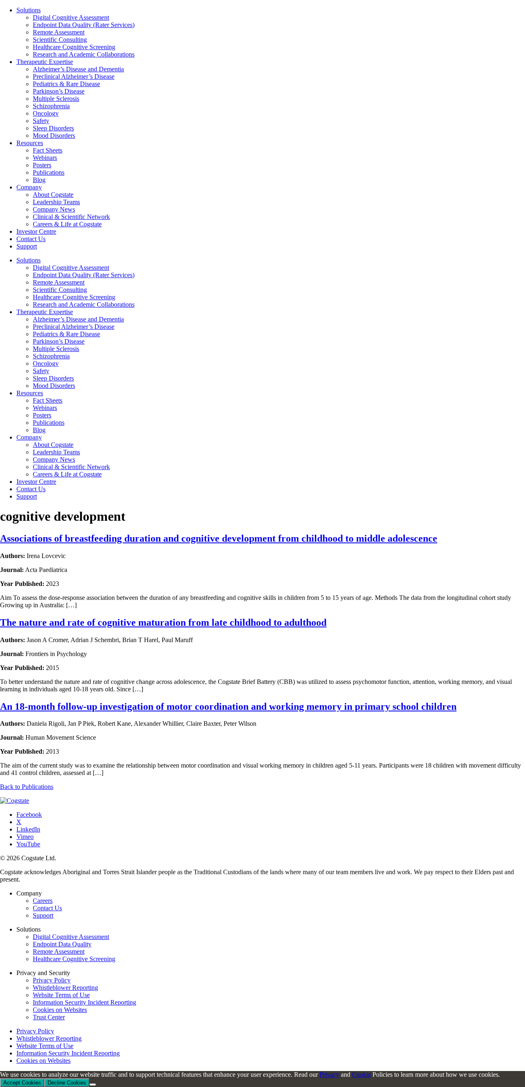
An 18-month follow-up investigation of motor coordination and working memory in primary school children (228, 706)
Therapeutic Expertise (44, 311)
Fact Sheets (47, 400)
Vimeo (25, 836)
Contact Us (31, 488)
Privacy (329, 1074)
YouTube (28, 844)
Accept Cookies (22, 1083)
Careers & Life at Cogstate (67, 474)
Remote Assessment (58, 282)
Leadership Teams (56, 452)
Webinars (45, 407)
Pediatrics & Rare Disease (66, 333)
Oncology (46, 363)
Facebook (29, 814)
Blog (39, 429)
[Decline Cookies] (92, 1084)
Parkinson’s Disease (58, 341)
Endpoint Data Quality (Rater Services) (84, 274)
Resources (29, 393)
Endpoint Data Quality (62, 944)
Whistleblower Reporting (65, 987)
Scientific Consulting (60, 289)
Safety (41, 370)
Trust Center (49, 1017)
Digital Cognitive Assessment (71, 267)
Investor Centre (36, 481)
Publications (48, 422)
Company (29, 437)
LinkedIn (28, 829)
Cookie (361, 1074)
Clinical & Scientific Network (71, 466)
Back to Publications (26, 786)
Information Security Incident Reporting (84, 1002)
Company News (54, 459)
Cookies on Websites (60, 1009)
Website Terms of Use (61, 994)
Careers (42, 900)
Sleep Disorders (53, 378)
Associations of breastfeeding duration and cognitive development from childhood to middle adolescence (218, 538)
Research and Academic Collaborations (84, 304)
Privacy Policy (52, 980)
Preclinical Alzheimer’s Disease (73, 326)
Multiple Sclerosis (56, 348)
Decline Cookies (67, 1083)
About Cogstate (53, 444)
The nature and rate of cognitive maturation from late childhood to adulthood (163, 622)
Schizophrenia (51, 356)
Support (26, 496)
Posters (42, 415)
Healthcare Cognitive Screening (74, 297)
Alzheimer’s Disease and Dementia (78, 319)
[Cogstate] (14, 800)
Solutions (28, 260)
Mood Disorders (54, 385)
